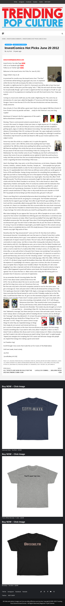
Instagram (21, 2)
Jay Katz (9, 51)
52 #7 (8, 361)
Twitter (41, 2)
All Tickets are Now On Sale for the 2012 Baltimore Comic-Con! (17, 370)
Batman (38, 361)
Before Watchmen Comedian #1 (49, 361)
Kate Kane (53, 362)
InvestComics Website (19, 44)
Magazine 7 (43, 603)
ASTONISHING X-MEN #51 (29, 361)
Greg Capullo (39, 362)
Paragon (20, 364)
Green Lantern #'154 (11, 362)
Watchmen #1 (51, 364)
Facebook (28, 2)
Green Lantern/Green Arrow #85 (26, 362)
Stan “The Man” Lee (42, 364)
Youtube (35, 2)
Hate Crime (47, 362)
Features (8, 44)
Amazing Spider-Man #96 (16, 361)
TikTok (15, 2)
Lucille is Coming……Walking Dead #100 (48, 370)
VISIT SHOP (47, 2)
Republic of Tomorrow (30, 364)
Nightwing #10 (13, 364)
